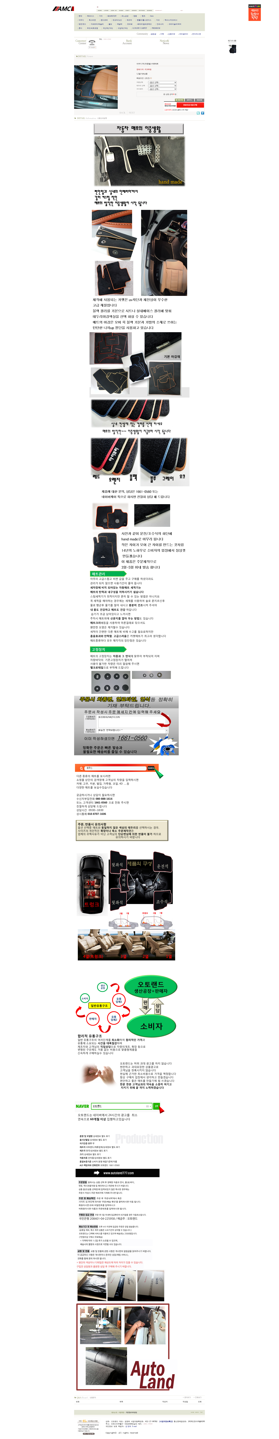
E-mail (134, 1426)
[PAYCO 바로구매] (190, 105)
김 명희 (128, 1426)
